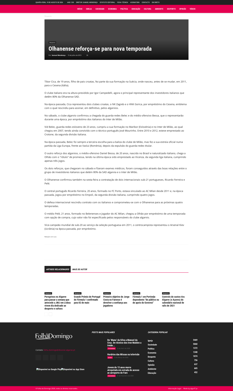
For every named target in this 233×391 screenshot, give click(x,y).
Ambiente (159, 9)
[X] (53, 254)
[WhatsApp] (65, 254)
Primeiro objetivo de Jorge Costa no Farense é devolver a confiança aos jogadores (116, 301)
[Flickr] (45, 357)
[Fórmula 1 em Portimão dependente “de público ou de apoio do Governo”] (146, 285)
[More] (84, 254)
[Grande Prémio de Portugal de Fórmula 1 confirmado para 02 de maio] (87, 285)
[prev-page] (46, 314)
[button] (195, 2)
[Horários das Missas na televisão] (98, 358)
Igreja (89, 9)
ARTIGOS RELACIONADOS (57, 269)
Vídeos (193, 9)
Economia (112, 9)
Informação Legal (174, 388)
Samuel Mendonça (59, 55)
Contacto (146, 2)
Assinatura (135, 2)
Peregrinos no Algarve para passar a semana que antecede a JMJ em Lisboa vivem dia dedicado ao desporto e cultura (57, 302)
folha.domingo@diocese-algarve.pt (59, 350)
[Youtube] (60, 357)
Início (79, 9)
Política (124, 9)
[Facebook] (47, 254)
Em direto (156, 2)
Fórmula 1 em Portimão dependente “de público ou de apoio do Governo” (146, 299)
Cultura (147, 9)
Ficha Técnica (122, 2)
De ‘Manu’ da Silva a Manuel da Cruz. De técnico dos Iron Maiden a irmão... (124, 343)
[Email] (72, 254)
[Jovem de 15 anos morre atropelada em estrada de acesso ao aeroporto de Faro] (98, 371)
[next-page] (50, 314)
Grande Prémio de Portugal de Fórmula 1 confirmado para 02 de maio (87, 299)
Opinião (182, 9)
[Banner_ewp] (116, 71)
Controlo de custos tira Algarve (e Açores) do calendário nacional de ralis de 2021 (173, 301)
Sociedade (99, 9)
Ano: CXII (70, 2)
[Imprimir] (78, 254)
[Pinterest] (59, 254)
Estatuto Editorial (107, 2)
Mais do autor (79, 269)
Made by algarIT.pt (190, 388)
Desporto (171, 9)
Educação (136, 9)
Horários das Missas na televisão (123, 354)
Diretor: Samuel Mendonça (87, 2)
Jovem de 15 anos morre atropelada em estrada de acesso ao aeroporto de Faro (123, 370)
